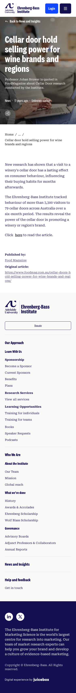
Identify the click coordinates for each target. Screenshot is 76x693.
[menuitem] (38, 391)
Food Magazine (16, 260)
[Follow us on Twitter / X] (20, 617)
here (18, 235)
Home (9, 134)
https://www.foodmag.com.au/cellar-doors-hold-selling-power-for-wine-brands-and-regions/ (38, 276)
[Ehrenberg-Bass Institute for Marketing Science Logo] (22, 8)
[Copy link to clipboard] (8, 113)
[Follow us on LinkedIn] (9, 617)
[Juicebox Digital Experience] (27, 680)
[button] (51, 8)
